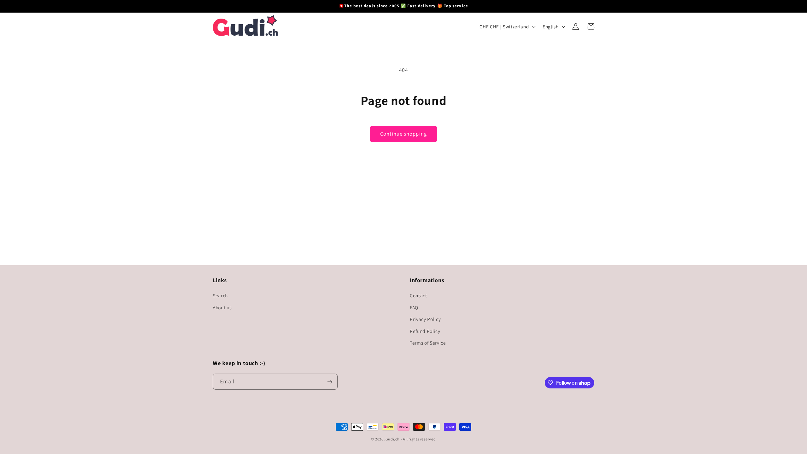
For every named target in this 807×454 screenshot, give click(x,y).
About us (222, 307)
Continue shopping (403, 133)
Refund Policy (425, 331)
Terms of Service (428, 343)
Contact (418, 295)
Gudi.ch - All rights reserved (411, 439)
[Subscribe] (329, 382)
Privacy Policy (425, 319)
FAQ (414, 307)
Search (220, 295)
